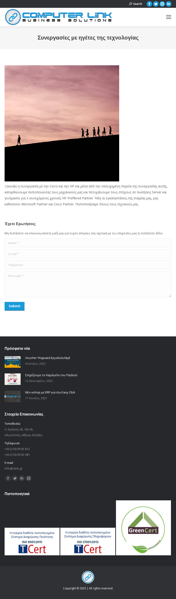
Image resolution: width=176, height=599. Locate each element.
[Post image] (13, 362)
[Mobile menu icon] (168, 17)
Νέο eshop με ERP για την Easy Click (50, 392)
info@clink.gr (13, 468)
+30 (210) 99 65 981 (17, 455)
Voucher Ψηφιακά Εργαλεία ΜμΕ (47, 358)
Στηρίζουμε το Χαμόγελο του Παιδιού (51, 375)
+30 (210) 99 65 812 (17, 449)
